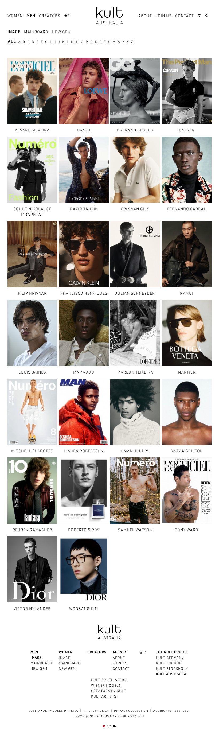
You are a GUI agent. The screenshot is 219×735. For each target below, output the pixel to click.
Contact (184, 16)
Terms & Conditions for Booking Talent (109, 716)
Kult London (169, 663)
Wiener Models (106, 686)
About (145, 16)
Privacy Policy (96, 711)
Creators (49, 16)
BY (109, 726)
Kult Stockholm (172, 669)
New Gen (61, 32)
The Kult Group (171, 652)
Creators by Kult (108, 691)
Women (15, 16)
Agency (120, 652)
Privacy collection (131, 711)
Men (30, 16)
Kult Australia (171, 674)
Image (13, 32)
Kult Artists (103, 697)
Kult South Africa (109, 680)
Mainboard (36, 32)
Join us (163, 16)
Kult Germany (170, 658)
